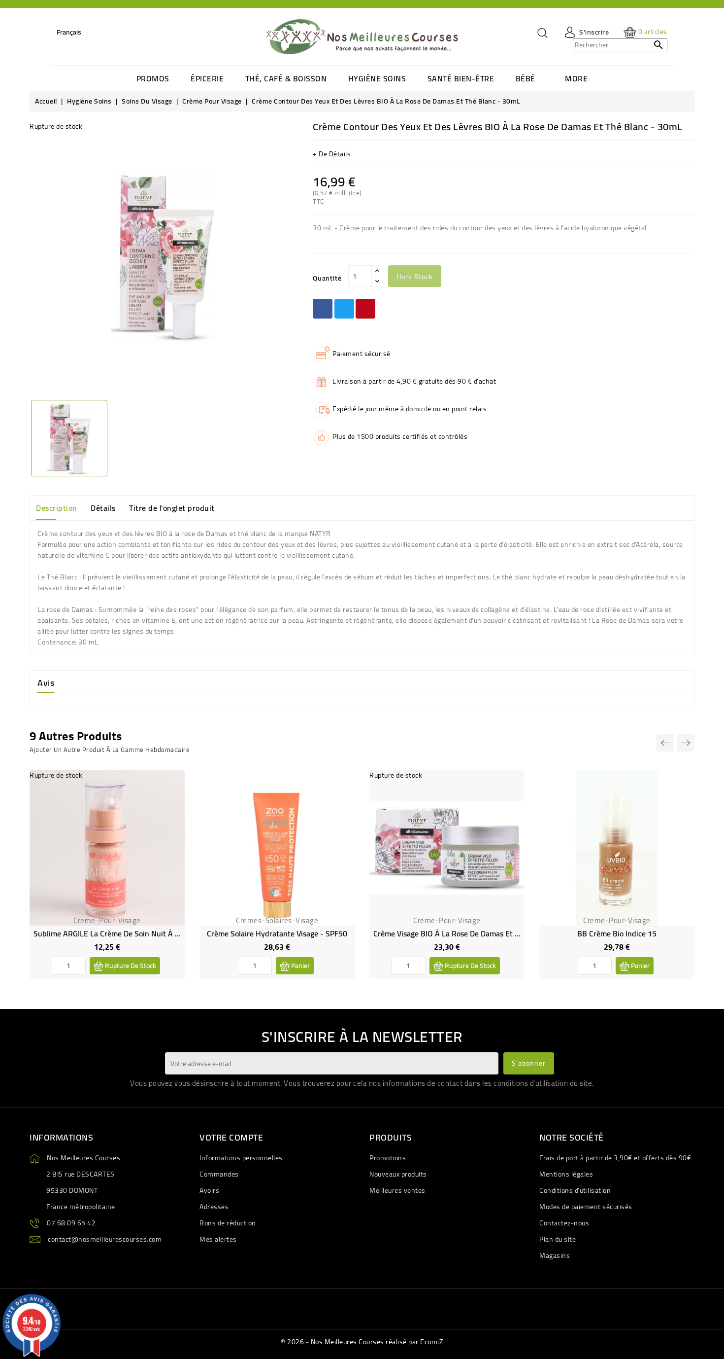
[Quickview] (169, 806)
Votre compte (231, 1137)
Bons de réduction (227, 1222)
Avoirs (209, 1190)
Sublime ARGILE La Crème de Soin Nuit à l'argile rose (125, 933)
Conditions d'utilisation (575, 1190)
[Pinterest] (365, 309)
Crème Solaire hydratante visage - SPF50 (277, 933)
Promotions (387, 1157)
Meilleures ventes (397, 1190)
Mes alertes (218, 1239)
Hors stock (414, 276)
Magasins (554, 1255)
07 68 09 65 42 (71, 1222)
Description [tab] (56, 508)
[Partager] (322, 309)
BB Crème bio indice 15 (617, 933)
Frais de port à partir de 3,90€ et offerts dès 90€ (615, 1157)
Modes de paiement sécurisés (585, 1206)
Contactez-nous (564, 1222)
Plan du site (557, 1239)
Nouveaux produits (398, 1174)
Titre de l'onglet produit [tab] (172, 508)
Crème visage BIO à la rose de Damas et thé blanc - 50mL (473, 933)
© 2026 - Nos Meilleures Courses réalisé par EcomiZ (362, 1342)
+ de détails (332, 154)
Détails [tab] (103, 508)
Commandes (219, 1174)
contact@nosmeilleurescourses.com (105, 1239)
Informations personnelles (241, 1157)
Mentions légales (566, 1174)
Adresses (214, 1206)
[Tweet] (344, 309)
